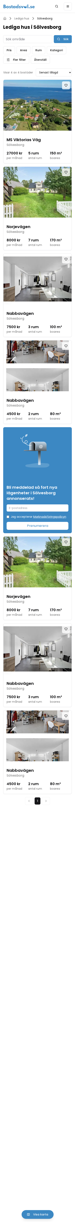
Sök (66, 39)
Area (23, 50)
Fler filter (19, 60)
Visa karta (40, 1214)
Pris (9, 50)
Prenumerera (37, 525)
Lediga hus (21, 18)
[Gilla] (66, 85)
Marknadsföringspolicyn (49, 517)
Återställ (40, 60)
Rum (38, 50)
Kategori (56, 50)
